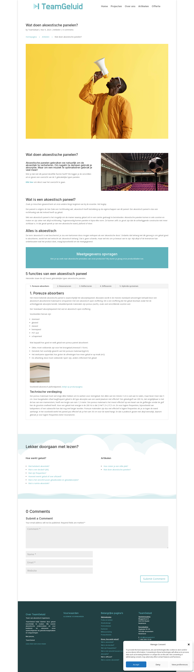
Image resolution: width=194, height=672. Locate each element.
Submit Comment (154, 579)
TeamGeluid (33, 29)
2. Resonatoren (64, 286)
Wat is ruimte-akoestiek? (110, 660)
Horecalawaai (106, 626)
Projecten (116, 6)
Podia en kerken (107, 620)
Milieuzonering (106, 632)
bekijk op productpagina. (72, 386)
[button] (188, 644)
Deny (158, 664)
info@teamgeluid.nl (147, 637)
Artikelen (143, 6)
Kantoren (104, 629)
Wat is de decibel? (107, 645)
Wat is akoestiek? (107, 642)
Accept (136, 664)
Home (104, 6)
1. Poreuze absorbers (39, 286)
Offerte (156, 6)
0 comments (68, 29)
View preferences (180, 664)
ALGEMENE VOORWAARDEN (73, 616)
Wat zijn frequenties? (108, 648)
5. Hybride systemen (129, 286)
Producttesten (106, 635)
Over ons (130, 6)
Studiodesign (106, 623)
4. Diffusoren (106, 286)
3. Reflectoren (85, 286)
